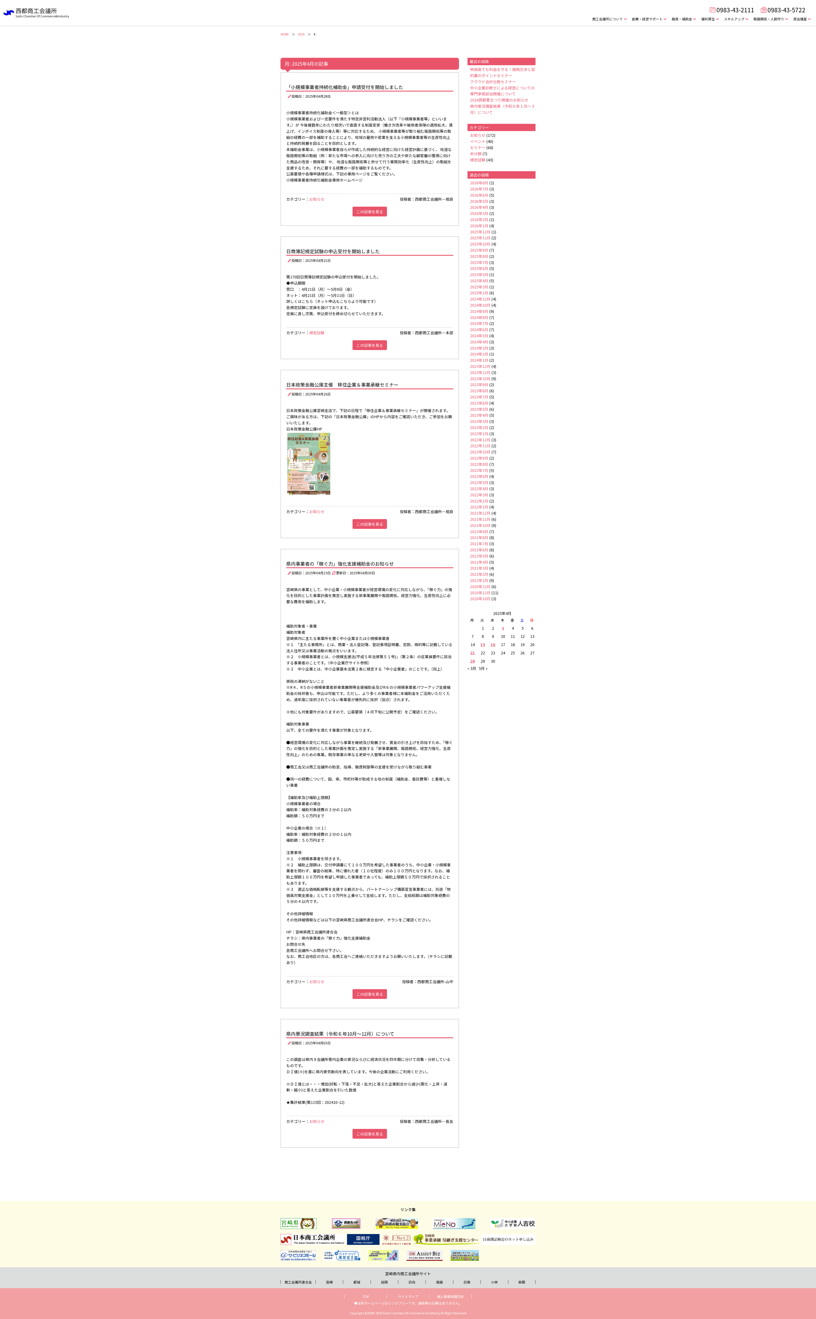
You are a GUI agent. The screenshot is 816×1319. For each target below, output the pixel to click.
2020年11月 (480, 592)
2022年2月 (479, 501)
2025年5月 (479, 274)
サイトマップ (408, 1296)
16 (493, 644)
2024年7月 (479, 323)
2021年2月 (479, 574)
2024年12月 (480, 299)
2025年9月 (479, 250)
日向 (411, 1282)
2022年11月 (480, 445)
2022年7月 (479, 470)
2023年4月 (479, 415)
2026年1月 (479, 225)
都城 (356, 1282)
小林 (494, 1282)
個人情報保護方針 (450, 1296)
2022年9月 (479, 458)
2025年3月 (479, 287)
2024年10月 (480, 305)
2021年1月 (479, 580)
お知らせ (316, 199)
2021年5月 (479, 556)
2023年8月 (479, 390)
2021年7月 (479, 543)
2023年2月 (479, 427)
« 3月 (472, 668)
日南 (466, 1282)
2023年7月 (479, 397)
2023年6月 (479, 403)
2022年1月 (479, 507)
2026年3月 (479, 213)
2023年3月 (479, 421)
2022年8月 (479, 464)
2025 (301, 34)
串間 (521, 1282)
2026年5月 (479, 201)
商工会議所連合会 (298, 1282)
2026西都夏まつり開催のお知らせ (499, 100)
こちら (307, 301)
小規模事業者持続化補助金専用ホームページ (324, 180)
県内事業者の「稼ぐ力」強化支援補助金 (336, 938)
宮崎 (329, 1282)
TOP (365, 1296)
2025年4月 (479, 280)
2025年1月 (479, 292)
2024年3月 (479, 348)
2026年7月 (479, 189)
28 (472, 661)
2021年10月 (480, 525)
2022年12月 (480, 439)
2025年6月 (479, 268)
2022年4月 (479, 488)
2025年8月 (479, 256)
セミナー (477, 147)
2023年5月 (479, 409)
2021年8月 (479, 537)
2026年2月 (479, 219)
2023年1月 (479, 433)
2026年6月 (479, 195)
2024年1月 (479, 360)
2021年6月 (479, 549)
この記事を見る (369, 211)
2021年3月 (479, 568)
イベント (477, 141)
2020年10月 (480, 598)
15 (482, 644)
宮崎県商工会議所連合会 (316, 932)
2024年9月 (479, 311)
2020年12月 (480, 586)
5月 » (483, 668)
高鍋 (439, 1282)
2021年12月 (480, 513)
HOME (284, 34)
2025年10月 (480, 244)
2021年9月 (479, 531)
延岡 (384, 1282)
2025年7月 (479, 262)
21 (472, 652)
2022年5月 (479, 482)
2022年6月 (479, 476)
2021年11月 (480, 519)
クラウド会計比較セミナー (493, 81)
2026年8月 (479, 182)
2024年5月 (479, 335)
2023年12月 (480, 366)
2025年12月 (480, 231)
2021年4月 (479, 562)
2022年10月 (480, 452)
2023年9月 (479, 384)
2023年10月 (480, 378)
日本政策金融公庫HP (304, 429)
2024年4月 (479, 342)
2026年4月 (479, 207)
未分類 (476, 153)
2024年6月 (479, 329)
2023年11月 (480, 372)
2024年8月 (479, 317)
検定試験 (316, 332)
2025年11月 (480, 237)
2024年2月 (479, 354)
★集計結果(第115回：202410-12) (315, 1102)
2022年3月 (479, 494)
